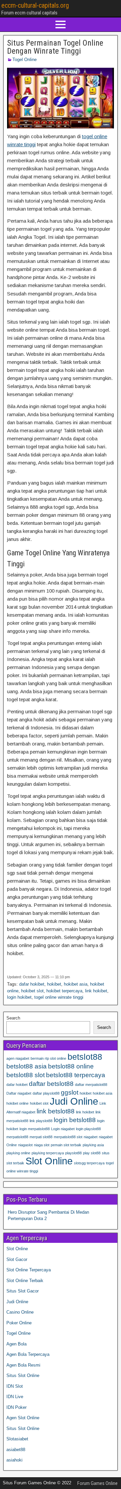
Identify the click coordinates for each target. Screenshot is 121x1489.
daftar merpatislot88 (91, 1085)
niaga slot (41, 1145)
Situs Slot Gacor (22, 1290)
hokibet (54, 984)
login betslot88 (75, 1119)
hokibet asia (75, 984)
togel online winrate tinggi (58, 997)
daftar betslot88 (51, 1083)
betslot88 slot (25, 1075)
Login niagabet (63, 1129)
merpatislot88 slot (68, 1137)
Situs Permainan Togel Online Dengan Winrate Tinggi (55, 47)
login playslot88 (88, 1129)
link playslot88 (41, 1121)
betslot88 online (71, 1066)
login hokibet (19, 997)
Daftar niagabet (18, 1093)
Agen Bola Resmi (23, 1365)
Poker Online (19, 1322)
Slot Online (49, 1160)
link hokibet (96, 990)
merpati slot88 (41, 1137)
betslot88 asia (26, 1066)
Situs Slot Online (22, 1375)
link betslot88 (56, 1111)
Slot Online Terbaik (24, 1280)
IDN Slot (14, 1386)
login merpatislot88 (34, 1129)
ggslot (69, 1092)
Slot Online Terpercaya (28, 1269)
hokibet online (17, 1103)
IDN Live (14, 1396)
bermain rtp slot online (48, 1058)
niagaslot (25, 1145)
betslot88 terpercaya (75, 1075)
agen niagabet (17, 1058)
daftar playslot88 (46, 1093)
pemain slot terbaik (66, 1145)
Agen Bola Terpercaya (27, 1354)
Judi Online (74, 1101)
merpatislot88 (17, 1137)
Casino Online (20, 1312)
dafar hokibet (31, 984)
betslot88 (85, 1056)
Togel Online (24, 59)
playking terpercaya (48, 1153)
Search (13, 1018)
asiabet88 (15, 1449)
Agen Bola (16, 1343)
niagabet (90, 1137)
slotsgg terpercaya (89, 1163)
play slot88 (91, 1153)
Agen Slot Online (22, 1417)
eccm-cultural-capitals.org (35, 5)
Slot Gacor (16, 1259)
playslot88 (73, 1153)
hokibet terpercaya (64, 990)
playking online (18, 1153)
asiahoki (14, 1460)
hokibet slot (32, 990)
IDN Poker (16, 1407)
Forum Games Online (97, 1483)
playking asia (93, 1145)
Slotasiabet (17, 1438)
